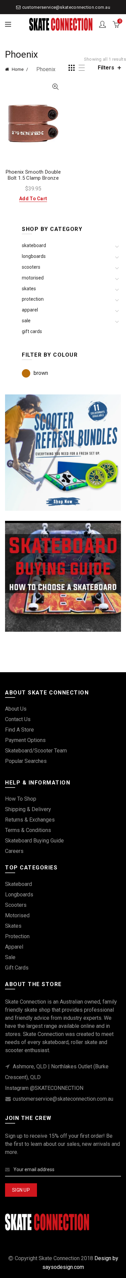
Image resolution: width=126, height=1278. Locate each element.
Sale (26, 320)
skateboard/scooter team (36, 750)
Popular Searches (26, 761)
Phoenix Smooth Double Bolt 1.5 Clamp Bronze (33, 175)
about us (16, 709)
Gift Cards (32, 331)
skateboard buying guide (34, 840)
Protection (33, 299)
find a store (19, 729)
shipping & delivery (28, 809)
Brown (41, 373)
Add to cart (33, 198)
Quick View (55, 87)
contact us (18, 719)
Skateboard (34, 245)
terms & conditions (28, 830)
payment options (25, 740)
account (102, 24)
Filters (106, 67)
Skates (29, 288)
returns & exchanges (30, 819)
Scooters (31, 267)
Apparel (30, 310)
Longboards (34, 256)
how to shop (20, 799)
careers (14, 851)
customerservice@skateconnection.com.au (66, 7)
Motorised (33, 277)
